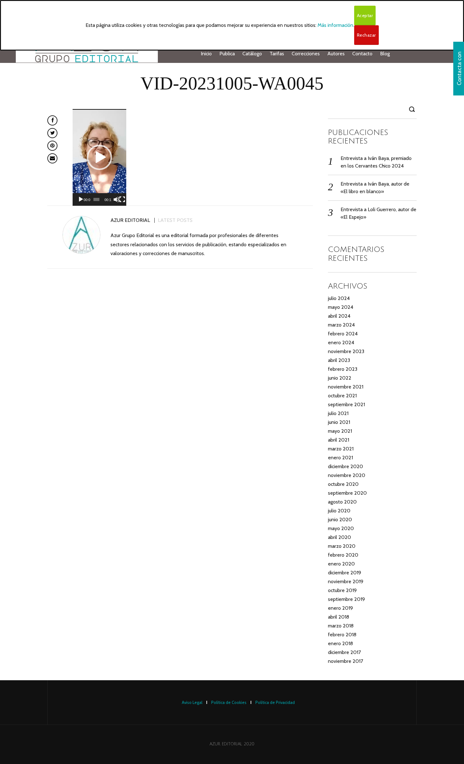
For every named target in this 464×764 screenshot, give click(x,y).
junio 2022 (339, 378)
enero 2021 (340, 458)
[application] (99, 157)
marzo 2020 (341, 546)
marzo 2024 (341, 325)
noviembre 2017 (345, 661)
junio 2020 (340, 519)
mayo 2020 (341, 528)
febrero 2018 (342, 635)
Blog (385, 54)
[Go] (413, 109)
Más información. (336, 25)
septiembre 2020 (347, 493)
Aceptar (365, 15)
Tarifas (277, 54)
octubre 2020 (343, 484)
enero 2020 (341, 564)
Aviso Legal (192, 702)
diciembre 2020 (345, 466)
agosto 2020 (342, 502)
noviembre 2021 (345, 387)
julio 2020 (339, 511)
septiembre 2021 (346, 404)
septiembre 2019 (346, 599)
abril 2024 (339, 316)
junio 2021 (339, 422)
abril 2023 (339, 360)
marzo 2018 (341, 626)
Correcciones (306, 54)
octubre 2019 (342, 590)
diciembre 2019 (344, 573)
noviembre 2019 (345, 581)
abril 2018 (338, 617)
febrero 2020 (343, 555)
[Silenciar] (116, 199)
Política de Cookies (229, 702)
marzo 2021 (341, 449)
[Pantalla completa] (122, 199)
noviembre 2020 (346, 475)
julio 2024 (339, 298)
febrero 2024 (343, 334)
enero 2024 (341, 342)
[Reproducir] (81, 199)
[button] (99, 157)
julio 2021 (338, 413)
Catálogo (252, 54)
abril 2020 (339, 537)
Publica (227, 54)
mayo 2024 (340, 307)
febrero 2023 (342, 369)
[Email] (52, 158)
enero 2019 (340, 608)
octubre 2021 (342, 396)
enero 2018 (340, 643)
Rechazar (366, 35)
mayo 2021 (340, 431)
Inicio (206, 54)
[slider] (96, 199)
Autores (336, 54)
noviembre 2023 (346, 351)
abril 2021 (338, 440)
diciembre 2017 (344, 652)
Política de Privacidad (275, 702)
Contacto (362, 54)
